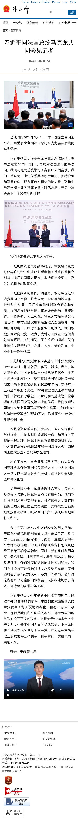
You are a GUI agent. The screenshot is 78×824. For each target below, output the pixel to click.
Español (46, 2)
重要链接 (9, 744)
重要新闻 (16, 30)
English (25, 2)
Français (35, 2)
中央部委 (9, 732)
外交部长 (32, 22)
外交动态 (48, 22)
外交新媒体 (49, 738)
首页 (5, 22)
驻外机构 (65, 22)
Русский (56, 2)
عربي (65, 2)
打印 (47, 69)
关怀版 (73, 2)
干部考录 (48, 744)
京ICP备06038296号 (46, 766)
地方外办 (9, 738)
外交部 (17, 22)
